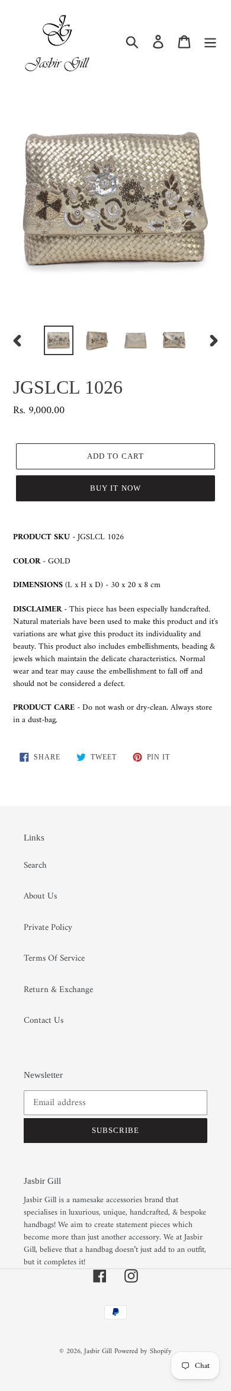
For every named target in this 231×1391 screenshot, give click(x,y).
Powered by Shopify (143, 1351)
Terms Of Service (54, 959)
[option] (59, 340)
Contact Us (43, 1021)
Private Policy (48, 928)
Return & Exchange (58, 990)
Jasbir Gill (98, 1351)
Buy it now (115, 488)
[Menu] (210, 41)
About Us (40, 896)
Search (35, 866)
